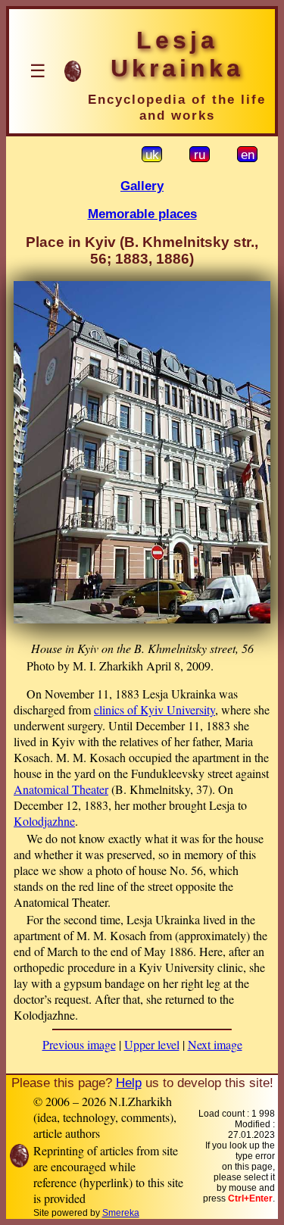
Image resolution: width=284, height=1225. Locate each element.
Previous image (79, 1044)
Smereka (120, 1213)
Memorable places (142, 213)
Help (129, 1082)
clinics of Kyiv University (154, 709)
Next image (215, 1044)
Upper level (151, 1044)
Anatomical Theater (61, 789)
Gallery (142, 185)
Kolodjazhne (44, 821)
